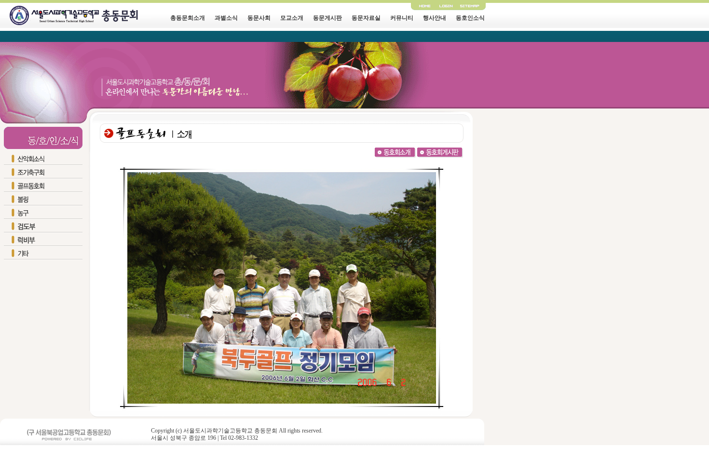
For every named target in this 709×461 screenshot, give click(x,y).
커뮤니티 (401, 17)
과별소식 (226, 17)
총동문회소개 (187, 17)
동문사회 (259, 17)
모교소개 (291, 17)
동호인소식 (470, 17)
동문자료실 (366, 17)
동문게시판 (327, 17)
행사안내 (434, 17)
